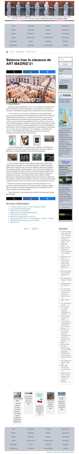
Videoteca (66, 41)
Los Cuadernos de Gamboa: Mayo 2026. (66, 362)
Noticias (13, 30)
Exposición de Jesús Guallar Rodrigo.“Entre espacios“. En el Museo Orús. (65, 264)
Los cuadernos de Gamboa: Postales (66, 279)
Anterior (26, 229)
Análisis (65, 45)
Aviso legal (56, 452)
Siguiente (35, 229)
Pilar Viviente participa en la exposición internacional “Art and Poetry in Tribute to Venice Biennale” (65, 335)
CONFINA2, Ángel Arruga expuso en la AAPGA (24, 220)
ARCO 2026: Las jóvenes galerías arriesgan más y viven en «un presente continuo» (65, 377)
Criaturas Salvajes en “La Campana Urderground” (66, 273)
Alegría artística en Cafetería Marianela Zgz (23, 213)
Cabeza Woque (39, 395)
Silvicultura (31, 33)
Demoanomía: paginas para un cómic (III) (23, 216)
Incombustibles (48, 45)
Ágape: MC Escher (65, 245)
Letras (31, 41)
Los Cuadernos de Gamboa (18, 214)
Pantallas (48, 26)
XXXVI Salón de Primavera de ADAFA (65, 317)
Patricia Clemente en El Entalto (19, 211)
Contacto (49, 452)
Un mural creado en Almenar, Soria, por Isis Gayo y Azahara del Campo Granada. (66, 293)
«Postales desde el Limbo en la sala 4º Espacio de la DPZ (27, 207)
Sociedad (31, 30)
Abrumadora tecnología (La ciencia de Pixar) (66, 368)
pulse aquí (32, 107)
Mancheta (31, 45)
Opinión (13, 33)
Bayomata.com (14, 222)
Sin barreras (13, 45)
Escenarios (65, 30)
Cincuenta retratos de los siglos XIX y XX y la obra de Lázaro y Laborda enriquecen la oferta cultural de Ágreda (66, 237)
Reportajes (13, 41)
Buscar (65, 64)
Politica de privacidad (67, 452)
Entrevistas (65, 37)
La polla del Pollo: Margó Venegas (20, 209)
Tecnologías (65, 33)
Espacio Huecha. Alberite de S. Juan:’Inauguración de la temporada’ (66, 251)
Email (60, 73)
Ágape (64, 342)
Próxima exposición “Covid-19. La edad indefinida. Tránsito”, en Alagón (31, 218)
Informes (48, 33)
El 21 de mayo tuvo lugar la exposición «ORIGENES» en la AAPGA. (66, 310)
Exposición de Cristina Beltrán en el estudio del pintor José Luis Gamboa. (66, 324)
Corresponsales (48, 37)
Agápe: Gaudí (66, 300)
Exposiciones (66, 26)
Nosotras (48, 41)
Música (48, 30)
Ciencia (13, 37)
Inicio (13, 26)
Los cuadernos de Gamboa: (66, 304)
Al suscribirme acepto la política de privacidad (64, 82)
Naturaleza (31, 26)
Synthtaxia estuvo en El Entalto (66, 285)
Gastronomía (31, 37)
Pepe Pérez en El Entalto (66, 257)
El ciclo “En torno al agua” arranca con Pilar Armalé (65, 100)
